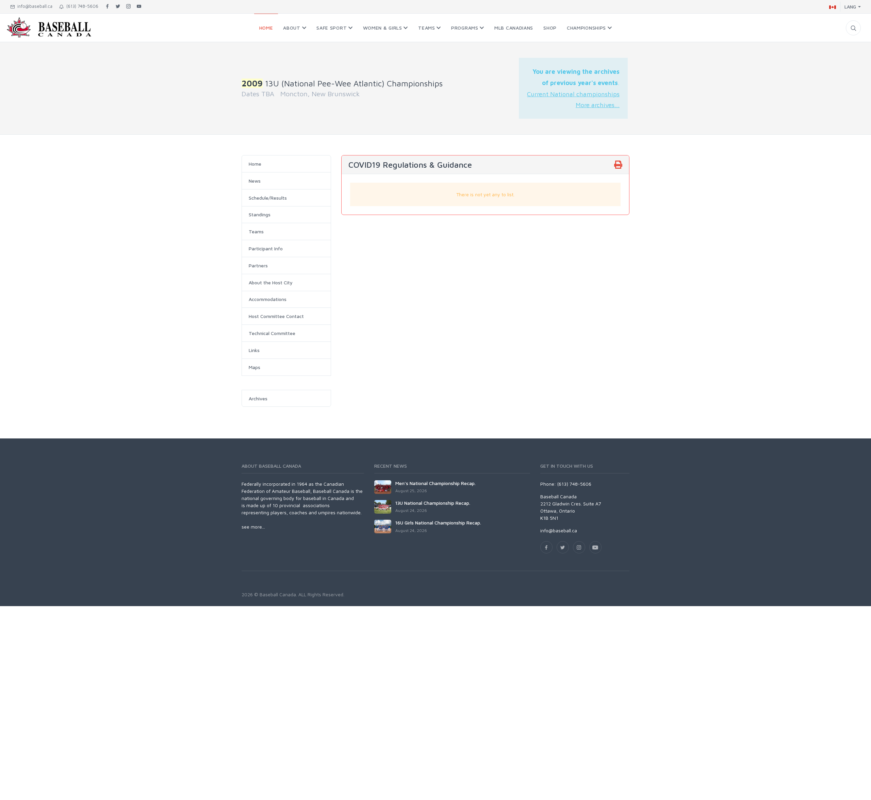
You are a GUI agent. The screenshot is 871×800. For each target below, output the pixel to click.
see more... (253, 527)
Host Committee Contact (276, 316)
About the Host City (271, 282)
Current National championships (573, 94)
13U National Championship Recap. (432, 503)
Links (254, 350)
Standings (259, 214)
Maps (254, 367)
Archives (258, 398)
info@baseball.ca (33, 6)
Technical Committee (272, 333)
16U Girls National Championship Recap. (438, 523)
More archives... (598, 105)
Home (255, 164)
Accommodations (267, 299)
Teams (256, 231)
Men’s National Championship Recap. (435, 483)
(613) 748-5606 (81, 6)
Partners (258, 265)
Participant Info (266, 248)
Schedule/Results (268, 198)
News (255, 181)
